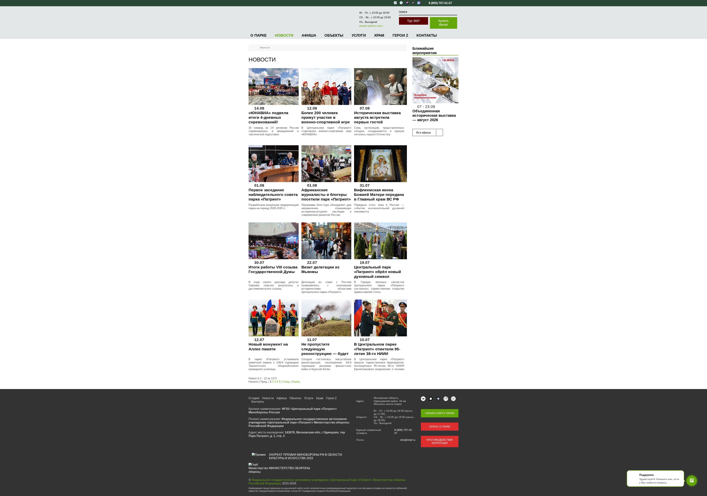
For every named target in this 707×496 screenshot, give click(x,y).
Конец (296, 381)
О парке (258, 35)
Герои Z (400, 35)
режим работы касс (371, 25)
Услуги (359, 35)
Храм (379, 35)
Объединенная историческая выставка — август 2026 (434, 115)
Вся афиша (423, 132)
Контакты (426, 35)
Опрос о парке (439, 426)
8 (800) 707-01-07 (403, 431)
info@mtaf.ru (407, 439)
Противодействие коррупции (439, 441)
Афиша (309, 35)
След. (286, 381)
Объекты (333, 35)
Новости (284, 35)
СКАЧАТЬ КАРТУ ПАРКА (439, 413)
